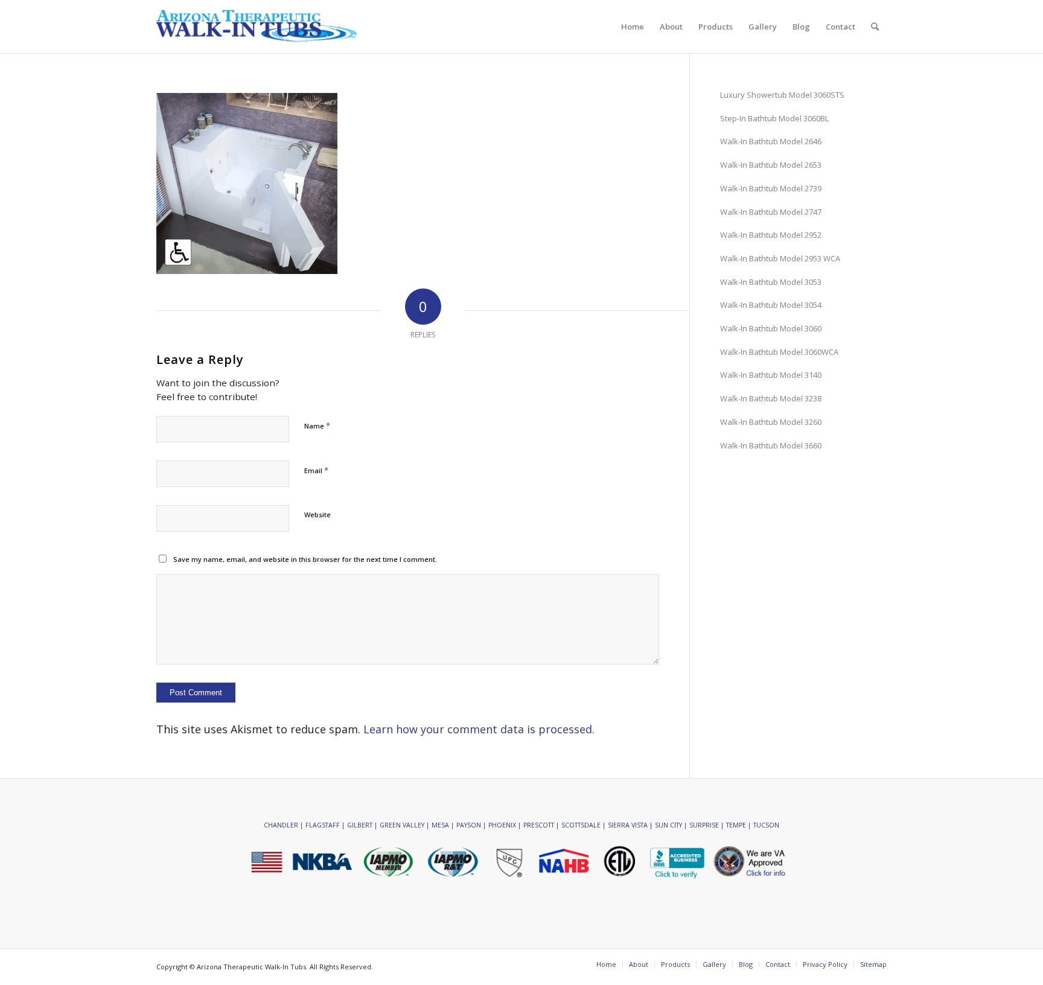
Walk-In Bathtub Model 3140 (770, 374)
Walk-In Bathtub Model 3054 (770, 304)
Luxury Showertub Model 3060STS (782, 94)
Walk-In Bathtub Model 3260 (770, 421)
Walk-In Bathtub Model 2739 (770, 188)
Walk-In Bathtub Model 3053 (770, 281)
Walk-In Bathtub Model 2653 (770, 164)
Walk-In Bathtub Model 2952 (770, 234)
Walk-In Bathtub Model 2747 (770, 211)
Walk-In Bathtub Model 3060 (770, 328)
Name (317, 425)
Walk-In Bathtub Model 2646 (770, 141)
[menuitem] (632, 26)
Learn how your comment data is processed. (479, 729)
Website (317, 514)
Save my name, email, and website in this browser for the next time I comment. (305, 559)
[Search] (875, 26)
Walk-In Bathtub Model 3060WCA (779, 351)
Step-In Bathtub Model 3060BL (774, 118)
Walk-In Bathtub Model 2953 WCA (780, 258)
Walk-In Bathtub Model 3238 (770, 398)
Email (316, 470)
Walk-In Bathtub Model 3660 (770, 445)
